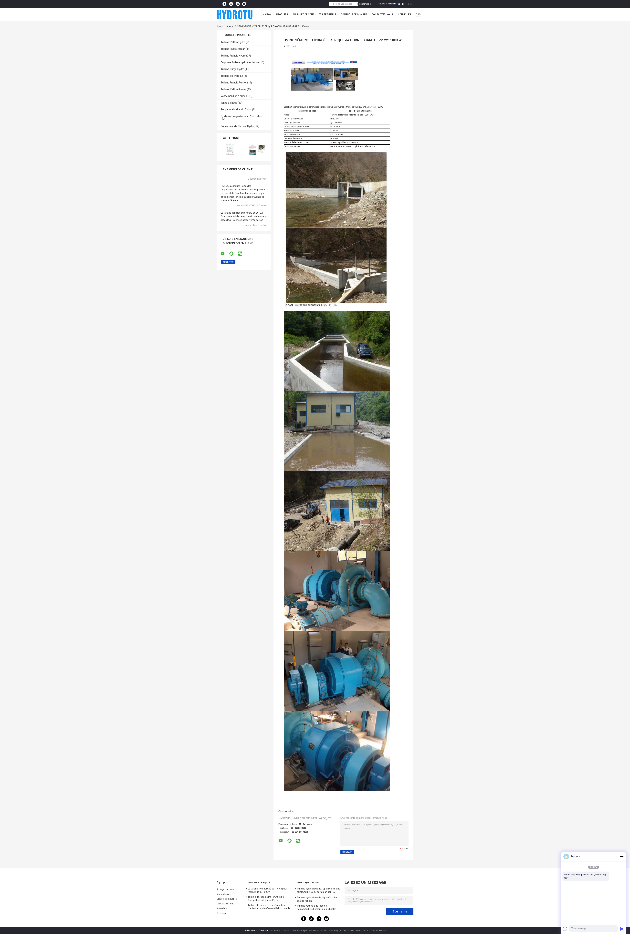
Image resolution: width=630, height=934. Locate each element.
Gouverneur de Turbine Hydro (237, 126)
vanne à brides (229, 102)
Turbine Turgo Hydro (232, 69)
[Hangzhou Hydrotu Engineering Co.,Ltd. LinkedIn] (238, 4)
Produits (282, 14)
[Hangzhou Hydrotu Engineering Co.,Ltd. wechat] (242, 254)
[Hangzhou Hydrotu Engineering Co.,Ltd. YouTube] (244, 4)
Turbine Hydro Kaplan (233, 48)
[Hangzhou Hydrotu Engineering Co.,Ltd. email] (225, 254)
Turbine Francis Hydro (233, 55)
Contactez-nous (382, 14)
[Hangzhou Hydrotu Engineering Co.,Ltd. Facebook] (224, 4)
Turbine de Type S (231, 75)
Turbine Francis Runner (234, 82)
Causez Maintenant (387, 4)
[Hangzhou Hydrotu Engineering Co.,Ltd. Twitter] (231, 4)
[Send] (621, 928)
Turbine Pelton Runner (233, 89)
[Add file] (565, 928)
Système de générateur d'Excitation (241, 116)
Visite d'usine (327, 14)
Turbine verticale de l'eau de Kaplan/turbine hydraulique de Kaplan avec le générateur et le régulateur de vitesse (317, 907)
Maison (266, 14)
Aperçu (220, 26)
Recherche (364, 4)
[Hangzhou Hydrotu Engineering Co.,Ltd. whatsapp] (233, 254)
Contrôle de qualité (354, 14)
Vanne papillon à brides (234, 96)
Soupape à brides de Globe (236, 109)
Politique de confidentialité (256, 930)
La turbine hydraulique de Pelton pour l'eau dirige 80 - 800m (267, 890)
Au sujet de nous (303, 14)
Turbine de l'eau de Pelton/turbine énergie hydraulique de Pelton (266, 898)
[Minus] (622, 856)
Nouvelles (404, 14)
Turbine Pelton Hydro (233, 42)
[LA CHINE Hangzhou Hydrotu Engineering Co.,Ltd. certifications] (230, 149)
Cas (418, 14)
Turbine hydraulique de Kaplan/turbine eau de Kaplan (317, 899)
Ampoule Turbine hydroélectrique (240, 62)
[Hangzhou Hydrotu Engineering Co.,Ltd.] (235, 14)
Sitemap (221, 913)
